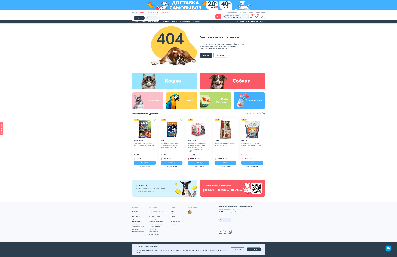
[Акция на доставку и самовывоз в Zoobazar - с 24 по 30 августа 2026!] (198, 5)
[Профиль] (262, 16)
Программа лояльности (156, 211)
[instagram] (230, 232)
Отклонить (237, 249)
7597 (221, 212)
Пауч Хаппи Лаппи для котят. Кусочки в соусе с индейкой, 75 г (144, 144)
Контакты (153, 12)
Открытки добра (153, 232)
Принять (254, 249)
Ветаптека (165, 21)
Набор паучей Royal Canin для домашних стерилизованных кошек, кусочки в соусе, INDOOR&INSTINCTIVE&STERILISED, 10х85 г (198, 147)
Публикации (135, 229)
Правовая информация (155, 224)
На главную (220, 55)
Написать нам (225, 220)
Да (139, 18)
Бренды (174, 21)
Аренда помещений (138, 226)
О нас (134, 214)
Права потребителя (154, 226)
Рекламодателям (137, 221)
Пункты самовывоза (138, 219)
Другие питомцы (154, 21)
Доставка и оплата (154, 216)
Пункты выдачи (260, 12)
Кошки (136, 21)
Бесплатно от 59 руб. (258, 21)
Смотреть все (250, 114)
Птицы (172, 219)
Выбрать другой (152, 18)
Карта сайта (152, 229)
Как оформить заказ (155, 214)
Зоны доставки (136, 224)
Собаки (143, 21)
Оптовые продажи (154, 234)
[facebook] (225, 232)
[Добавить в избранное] (155, 120)
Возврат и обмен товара (156, 221)
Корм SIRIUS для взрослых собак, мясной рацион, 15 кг (225, 144)
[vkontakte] (220, 232)
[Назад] (259, 113)
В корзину (144, 163)
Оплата (251, 12)
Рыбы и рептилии (175, 221)
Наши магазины (136, 216)
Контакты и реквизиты (138, 232)
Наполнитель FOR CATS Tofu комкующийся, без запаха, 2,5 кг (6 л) (252, 145)
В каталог (206, 55)
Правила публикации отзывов (157, 219)
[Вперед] (263, 113)
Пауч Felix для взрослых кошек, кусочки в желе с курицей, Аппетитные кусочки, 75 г (170, 145)
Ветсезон (196, 21)
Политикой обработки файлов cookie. (213, 250)
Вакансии (165, 12)
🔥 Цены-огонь (184, 21)
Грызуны (172, 216)
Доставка (243, 12)
